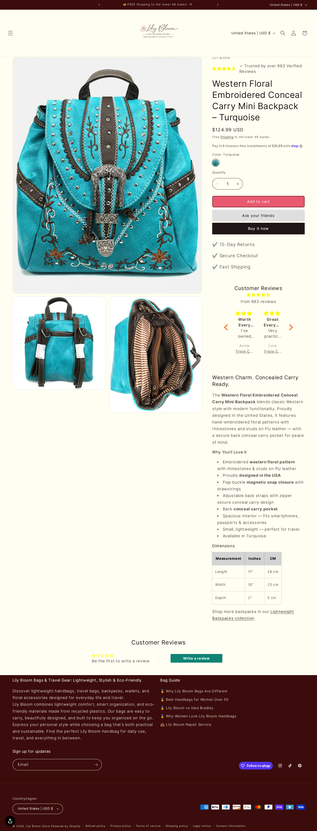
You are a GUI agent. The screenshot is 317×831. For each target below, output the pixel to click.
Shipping (226, 137)
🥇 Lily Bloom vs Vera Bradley (186, 708)
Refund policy (95, 826)
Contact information (230, 826)
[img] (258, 295)
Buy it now (258, 228)
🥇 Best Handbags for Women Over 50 (194, 699)
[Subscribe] (96, 765)
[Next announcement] (218, 4)
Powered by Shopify (66, 826)
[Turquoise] (215, 162)
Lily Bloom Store (38, 826)
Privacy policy (120, 826)
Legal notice (202, 826)
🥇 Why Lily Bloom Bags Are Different (194, 691)
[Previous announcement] (99, 4)
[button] (10, 33)
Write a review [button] (196, 658)
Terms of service (148, 826)
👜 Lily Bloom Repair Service (185, 724)
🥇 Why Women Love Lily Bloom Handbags (198, 716)
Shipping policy (177, 826)
